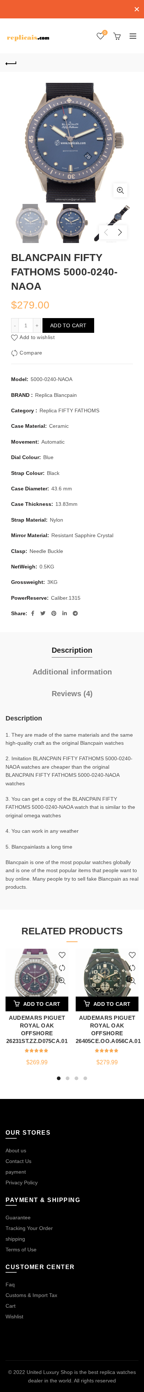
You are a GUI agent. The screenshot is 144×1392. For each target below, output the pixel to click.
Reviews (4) (72, 694)
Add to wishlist (37, 337)
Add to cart (68, 325)
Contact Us (18, 1161)
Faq (10, 1284)
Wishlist (105, 33)
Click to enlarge (120, 190)
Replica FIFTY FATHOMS (69, 410)
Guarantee (18, 1217)
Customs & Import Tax (31, 1295)
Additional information (72, 672)
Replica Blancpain (56, 395)
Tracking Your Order (29, 1228)
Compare (31, 353)
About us (16, 1150)
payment (16, 1172)
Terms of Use (21, 1249)
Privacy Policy (22, 1182)
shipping (15, 1239)
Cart (11, 1306)
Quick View (61, 981)
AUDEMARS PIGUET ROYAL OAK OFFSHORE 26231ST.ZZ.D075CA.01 (37, 1029)
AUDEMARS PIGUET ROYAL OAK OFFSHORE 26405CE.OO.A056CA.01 (107, 1029)
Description (72, 650)
